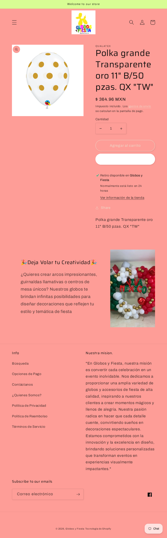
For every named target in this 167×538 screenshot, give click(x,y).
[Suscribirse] (78, 494)
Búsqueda (20, 363)
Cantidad (102, 119)
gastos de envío (140, 106)
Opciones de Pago (27, 374)
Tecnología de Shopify (98, 528)
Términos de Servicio (28, 426)
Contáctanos (22, 384)
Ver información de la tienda (122, 197)
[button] (14, 22)
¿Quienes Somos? (27, 395)
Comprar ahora (125, 159)
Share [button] (105, 207)
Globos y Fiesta (74, 528)
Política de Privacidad (29, 405)
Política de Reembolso (30, 416)
